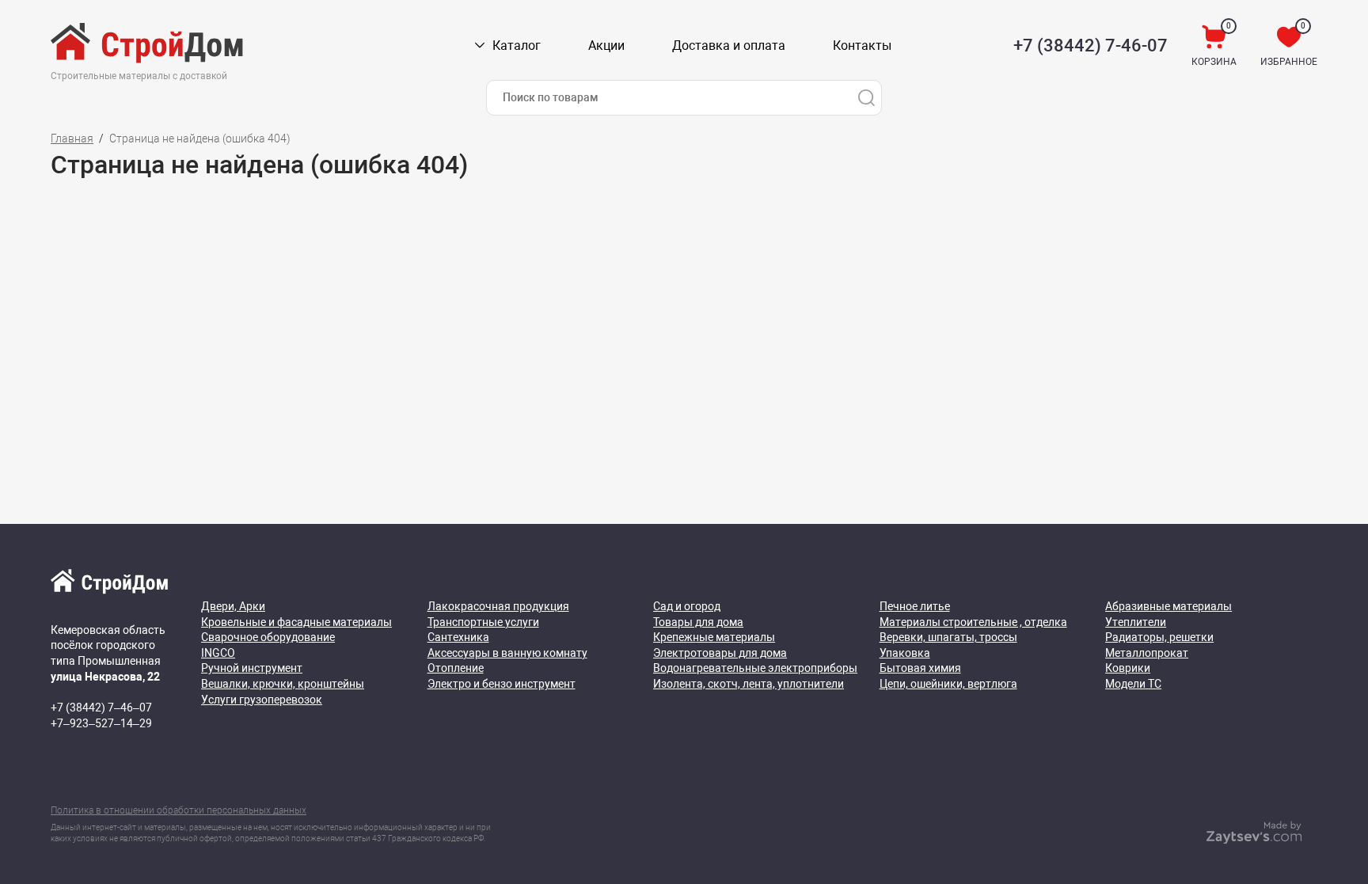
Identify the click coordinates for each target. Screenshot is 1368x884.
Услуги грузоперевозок (261, 699)
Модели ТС (1133, 683)
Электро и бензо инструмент (502, 683)
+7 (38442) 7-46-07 (1090, 45)
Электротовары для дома (720, 653)
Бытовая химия (920, 668)
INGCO (218, 653)
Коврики (1127, 668)
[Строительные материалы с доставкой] (148, 46)
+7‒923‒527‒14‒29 (101, 723)
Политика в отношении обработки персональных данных (178, 810)
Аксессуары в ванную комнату (507, 653)
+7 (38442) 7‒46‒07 (101, 707)
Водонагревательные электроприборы (755, 668)
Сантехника (458, 637)
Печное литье (915, 606)
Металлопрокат (1146, 653)
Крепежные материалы (714, 637)
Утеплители (1135, 622)
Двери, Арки (233, 606)
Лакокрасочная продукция (498, 606)
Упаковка (905, 653)
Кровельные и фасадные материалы (296, 622)
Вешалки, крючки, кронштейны (282, 683)
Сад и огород (686, 606)
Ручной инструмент (251, 668)
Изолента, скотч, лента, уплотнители (748, 683)
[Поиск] (866, 98)
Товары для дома (698, 622)
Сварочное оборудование (268, 637)
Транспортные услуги (483, 622)
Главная (72, 138)
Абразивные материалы (1168, 606)
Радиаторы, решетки (1159, 637)
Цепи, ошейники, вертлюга (948, 683)
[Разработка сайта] (1254, 839)
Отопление (456, 668)
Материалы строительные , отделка (973, 622)
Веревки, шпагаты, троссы (948, 637)
